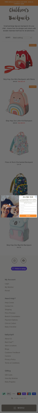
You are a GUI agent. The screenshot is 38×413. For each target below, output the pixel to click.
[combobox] (27, 213)
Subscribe (28, 215)
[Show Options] (35, 213)
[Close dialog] (36, 197)
